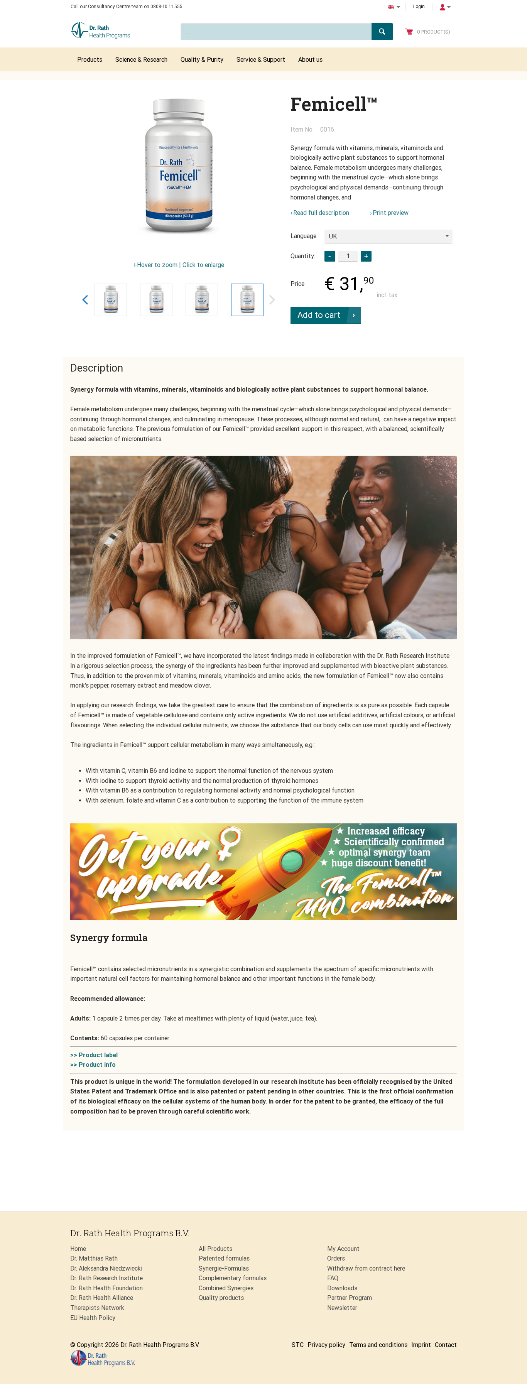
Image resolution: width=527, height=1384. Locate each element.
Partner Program (349, 1297)
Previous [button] (85, 299)
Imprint (421, 1345)
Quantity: (303, 256)
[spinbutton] (348, 256)
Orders (336, 1258)
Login (419, 6)
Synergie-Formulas (224, 1268)
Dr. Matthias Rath (94, 1258)
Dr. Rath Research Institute (106, 1278)
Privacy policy (326, 1345)
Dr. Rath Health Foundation (106, 1288)
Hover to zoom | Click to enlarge (180, 265)
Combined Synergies (226, 1288)
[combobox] (388, 236)
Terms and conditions (378, 1345)
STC (298, 1345)
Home (78, 1248)
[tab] (96, 368)
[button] (366, 256)
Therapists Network (97, 1307)
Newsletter (342, 1307)
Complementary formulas (233, 1278)
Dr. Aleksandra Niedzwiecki (106, 1268)
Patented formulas (224, 1258)
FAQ (332, 1278)
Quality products (221, 1297)
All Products (215, 1248)
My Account (343, 1248)
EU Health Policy (92, 1317)
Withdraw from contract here (366, 1268)
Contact (446, 1345)
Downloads (342, 1288)
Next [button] (272, 299)
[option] (179, 169)
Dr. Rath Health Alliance (101, 1297)
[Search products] (382, 31)
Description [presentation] (96, 368)
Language (303, 236)
